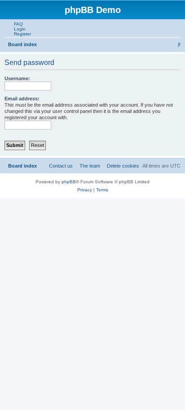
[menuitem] (16, 24)
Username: (17, 78)
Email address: (22, 98)
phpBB (69, 181)
